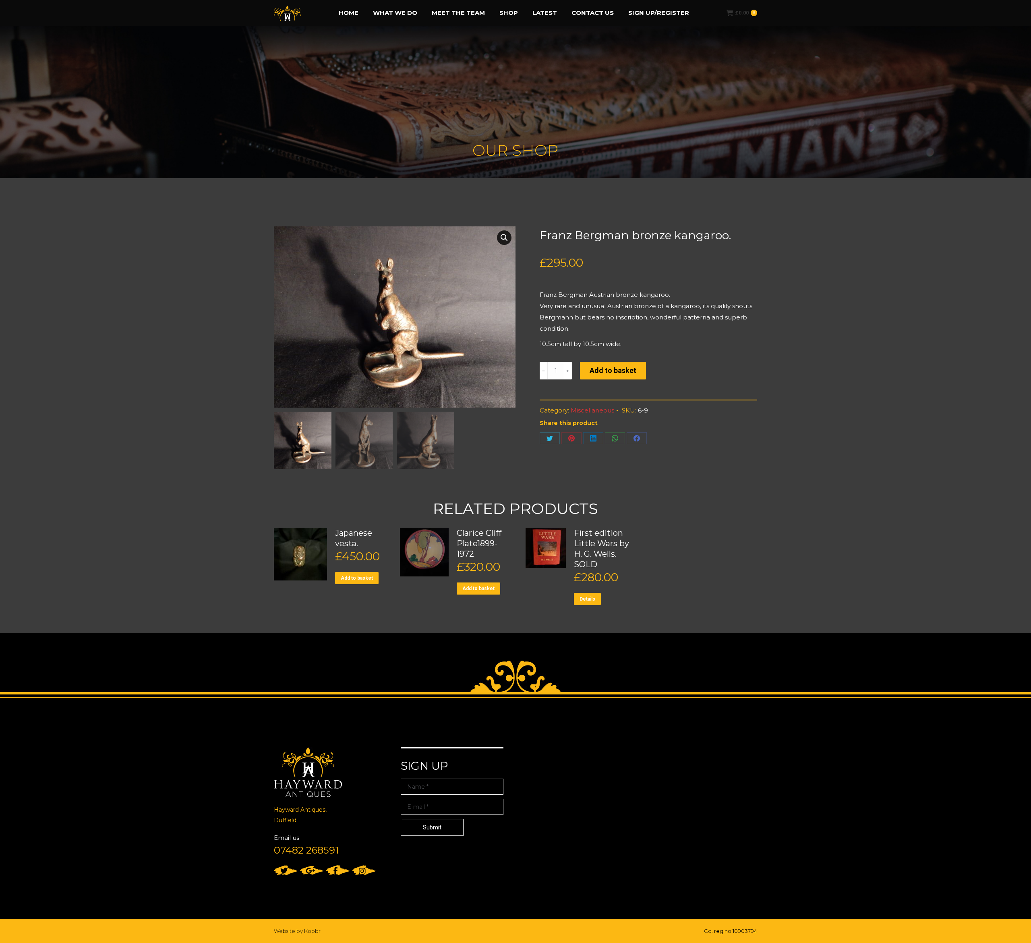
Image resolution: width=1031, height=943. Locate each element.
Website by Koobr (297, 931)
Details (587, 599)
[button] (504, 237)
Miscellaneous (592, 410)
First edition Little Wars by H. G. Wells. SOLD (601, 548)
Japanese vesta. (353, 538)
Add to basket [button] (357, 578)
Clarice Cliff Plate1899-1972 (479, 543)
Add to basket (613, 370)
